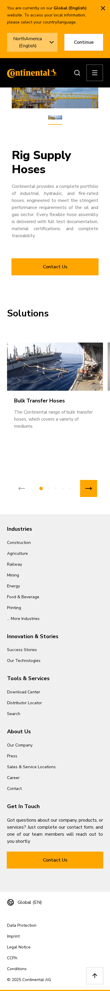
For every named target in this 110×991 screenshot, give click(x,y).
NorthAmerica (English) (27, 42)
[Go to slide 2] (49, 488)
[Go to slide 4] (63, 488)
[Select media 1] (55, 118)
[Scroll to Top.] (95, 976)
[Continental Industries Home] (30, 73)
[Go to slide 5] (70, 488)
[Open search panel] (77, 73)
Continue (84, 42)
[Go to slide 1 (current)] (41, 488)
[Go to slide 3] (56, 488)
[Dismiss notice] (102, 8)
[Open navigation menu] (95, 73)
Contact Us (55, 267)
